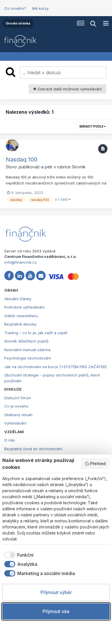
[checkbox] (18, 554)
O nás (9, 440)
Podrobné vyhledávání (24, 307)
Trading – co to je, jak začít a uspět (35, 332)
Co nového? (15, 8)
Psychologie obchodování (27, 358)
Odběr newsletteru (21, 315)
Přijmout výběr (56, 592)
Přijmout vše (56, 611)
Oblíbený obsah (18, 414)
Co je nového (16, 406)
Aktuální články (17, 298)
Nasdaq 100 (21, 159)
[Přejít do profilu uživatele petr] (12, 145)
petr (49, 166)
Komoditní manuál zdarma (27, 349)
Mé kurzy (40, 8)
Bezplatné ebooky (20, 324)
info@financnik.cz (20, 262)
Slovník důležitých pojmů (26, 341)
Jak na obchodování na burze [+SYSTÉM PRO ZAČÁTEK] (55, 366)
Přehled (98, 463)
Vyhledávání (15, 423)
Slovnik (79, 166)
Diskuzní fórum (17, 397)
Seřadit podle (91, 126)
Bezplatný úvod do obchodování (33, 448)
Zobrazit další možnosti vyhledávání (69, 89)
